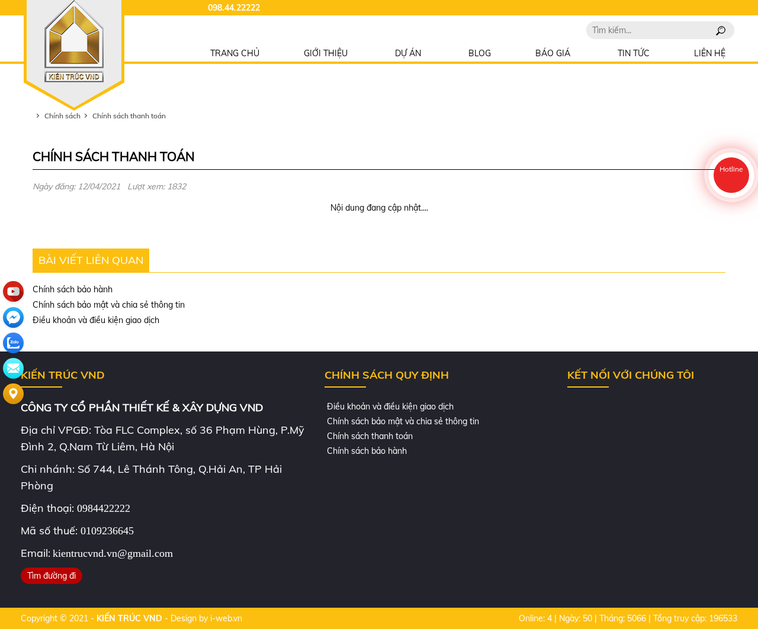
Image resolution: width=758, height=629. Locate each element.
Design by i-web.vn (206, 618)
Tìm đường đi (51, 575)
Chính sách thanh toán (369, 436)
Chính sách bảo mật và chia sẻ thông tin (109, 304)
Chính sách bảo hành (73, 289)
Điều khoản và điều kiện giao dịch (96, 320)
